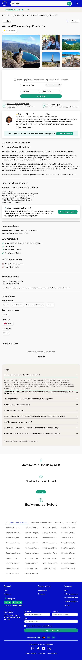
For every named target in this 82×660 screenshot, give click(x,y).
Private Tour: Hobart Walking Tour (32, 538)
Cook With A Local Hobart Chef (32, 558)
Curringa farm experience (32, 568)
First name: (27, 612)
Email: (26, 619)
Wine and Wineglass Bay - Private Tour (32, 533)
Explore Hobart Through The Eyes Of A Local (32, 563)
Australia (16, 15)
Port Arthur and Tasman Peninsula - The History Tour (69, 548)
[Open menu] (77, 3)
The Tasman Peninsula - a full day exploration (32, 548)
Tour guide (41, 594)
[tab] (18, 522)
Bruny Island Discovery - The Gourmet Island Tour (14, 553)
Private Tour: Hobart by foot (14, 548)
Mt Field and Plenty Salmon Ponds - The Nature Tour (50, 548)
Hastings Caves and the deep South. (69, 527)
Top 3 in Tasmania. (67, 558)
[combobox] (52, 91)
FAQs (6, 590)
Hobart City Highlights (69, 533)
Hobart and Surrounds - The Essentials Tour (69, 553)
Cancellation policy (52, 653)
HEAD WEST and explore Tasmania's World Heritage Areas (50, 568)
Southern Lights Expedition (32, 527)
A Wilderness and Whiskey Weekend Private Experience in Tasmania (50, 543)
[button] (21, 51)
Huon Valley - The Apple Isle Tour (50, 553)
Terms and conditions (30, 653)
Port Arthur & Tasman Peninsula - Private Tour (50, 533)
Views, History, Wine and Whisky (69, 543)
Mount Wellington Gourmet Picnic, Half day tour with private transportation (14, 538)
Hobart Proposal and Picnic (14, 568)
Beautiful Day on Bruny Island (69, 568)
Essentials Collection (71, 598)
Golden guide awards (71, 594)
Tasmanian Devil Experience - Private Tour (69, 538)
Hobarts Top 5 (11, 558)
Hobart (25, 15)
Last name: (55, 612)
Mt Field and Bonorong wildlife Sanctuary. (14, 543)
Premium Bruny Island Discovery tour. (14, 533)
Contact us (7, 594)
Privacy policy (41, 653)
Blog (65, 590)
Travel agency (42, 590)
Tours (8, 15)
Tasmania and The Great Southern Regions (32, 573)
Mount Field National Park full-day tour (32, 543)
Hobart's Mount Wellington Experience (69, 563)
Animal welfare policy (71, 601)
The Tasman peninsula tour (50, 527)
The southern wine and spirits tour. (50, 538)
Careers (67, 605)
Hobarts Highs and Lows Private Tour (14, 527)
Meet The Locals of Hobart (14, 563)
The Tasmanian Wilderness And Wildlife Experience (50, 558)
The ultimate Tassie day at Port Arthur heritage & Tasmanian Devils (50, 563)
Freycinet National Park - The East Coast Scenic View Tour (32, 553)
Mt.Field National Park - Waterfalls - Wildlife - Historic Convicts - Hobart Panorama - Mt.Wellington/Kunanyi (14, 573)
